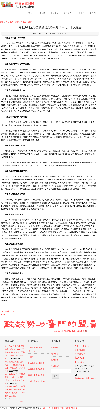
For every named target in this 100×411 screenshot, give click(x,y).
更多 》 (22, 402)
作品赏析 (55, 366)
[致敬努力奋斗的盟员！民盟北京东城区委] (50, 332)
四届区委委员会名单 (36, 363)
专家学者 (55, 354)
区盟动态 (41, 13)
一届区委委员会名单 (36, 381)
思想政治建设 (20, 22)
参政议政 (67, 13)
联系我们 (79, 361)
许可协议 (47, 408)
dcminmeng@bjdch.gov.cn (85, 378)
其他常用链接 (80, 354)
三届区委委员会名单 (36, 369)
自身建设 (54, 13)
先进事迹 (55, 360)
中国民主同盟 (24, 3)
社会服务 (80, 13)
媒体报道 (55, 347)
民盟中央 (78, 346)
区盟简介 (31, 357)
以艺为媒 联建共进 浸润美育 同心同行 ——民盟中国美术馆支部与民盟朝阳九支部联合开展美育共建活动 (15, 352)
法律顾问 (55, 408)
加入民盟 (79, 357)
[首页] (7, 4)
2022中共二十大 (8, 311)
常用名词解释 (80, 350)
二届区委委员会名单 (36, 375)
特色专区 (93, 13)
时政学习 (31, 22)
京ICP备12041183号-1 (69, 408)
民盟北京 (86, 346)
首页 (30, 13)
